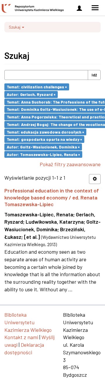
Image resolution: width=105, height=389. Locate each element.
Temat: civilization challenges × (37, 86)
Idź (94, 74)
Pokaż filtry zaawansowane (70, 164)
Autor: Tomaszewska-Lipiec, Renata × (43, 154)
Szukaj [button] (15, 26)
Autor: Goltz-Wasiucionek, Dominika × (43, 146)
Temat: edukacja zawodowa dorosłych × (45, 131)
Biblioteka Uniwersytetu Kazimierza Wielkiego (28, 322)
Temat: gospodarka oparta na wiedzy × (44, 139)
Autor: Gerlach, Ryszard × (31, 94)
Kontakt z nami (21, 337)
